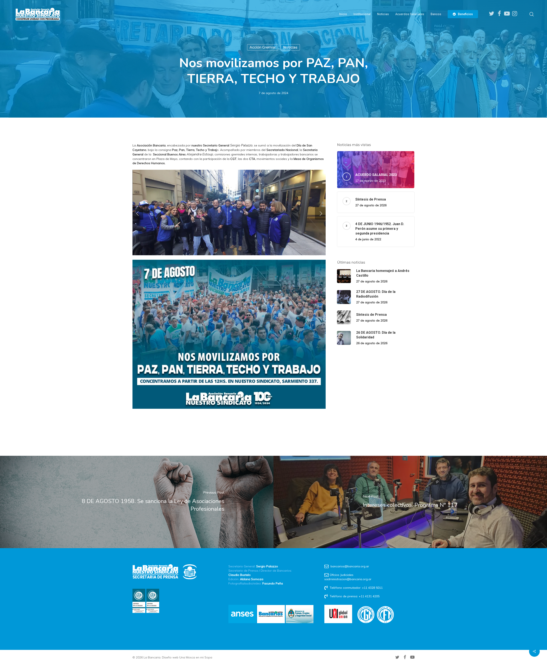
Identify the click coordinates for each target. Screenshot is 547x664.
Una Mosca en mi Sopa (195, 657)
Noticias (290, 47)
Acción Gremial (263, 47)
